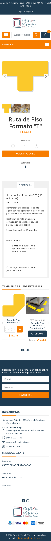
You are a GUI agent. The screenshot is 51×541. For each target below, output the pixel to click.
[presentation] (5, 76)
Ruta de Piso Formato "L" (13, 321)
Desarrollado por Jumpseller (31, 538)
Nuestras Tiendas (14, 446)
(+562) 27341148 (14, 437)
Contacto (6, 461)
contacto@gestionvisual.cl (18, 442)
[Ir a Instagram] (27, 501)
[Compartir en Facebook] (25, 166)
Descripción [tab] (25, 185)
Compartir (25, 163)
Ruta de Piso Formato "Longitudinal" (37, 325)
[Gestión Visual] (24, 23)
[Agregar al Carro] (20, 329)
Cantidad (25, 140)
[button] (21, 350)
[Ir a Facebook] (23, 501)
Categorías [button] (8, 44)
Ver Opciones (37, 333)
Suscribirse (25, 394)
